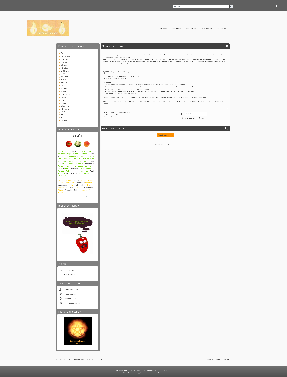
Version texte (70, 298)
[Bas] (284, 156)
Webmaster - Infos (77, 283)
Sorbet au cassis (112, 46)
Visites (77, 263)
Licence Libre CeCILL (154, 373)
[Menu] (281, 6)
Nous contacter (71, 290)
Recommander (70, 294)
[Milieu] (284, 154)
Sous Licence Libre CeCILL (158, 370)
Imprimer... (205, 118)
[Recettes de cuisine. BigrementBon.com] (48, 27)
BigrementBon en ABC (78, 359)
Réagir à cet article (165, 135)
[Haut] (284, 151)
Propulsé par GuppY (125, 370)
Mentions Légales (72, 303)
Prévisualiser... (190, 118)
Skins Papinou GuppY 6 (133, 373)
